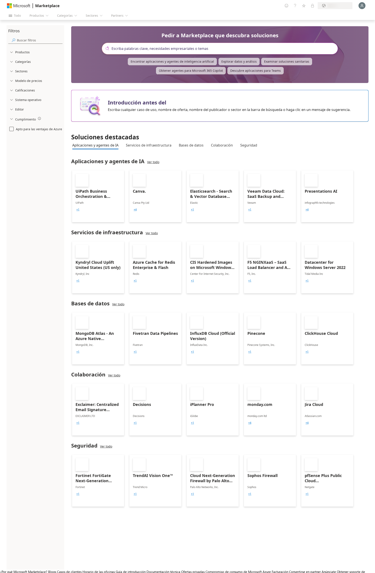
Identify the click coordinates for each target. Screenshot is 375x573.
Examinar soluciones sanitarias (286, 61)
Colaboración (222, 145)
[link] (98, 196)
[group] (78, 209)
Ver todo (153, 162)
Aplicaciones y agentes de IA (95, 145)
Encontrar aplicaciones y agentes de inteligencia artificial (172, 61)
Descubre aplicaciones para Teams (255, 70)
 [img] (39, 118)
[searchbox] (39, 40)
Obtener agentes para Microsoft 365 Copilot (191, 70)
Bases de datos (191, 145)
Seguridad (248, 145)
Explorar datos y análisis (239, 61)
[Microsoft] (18, 5)
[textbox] (222, 48)
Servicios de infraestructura (148, 145)
